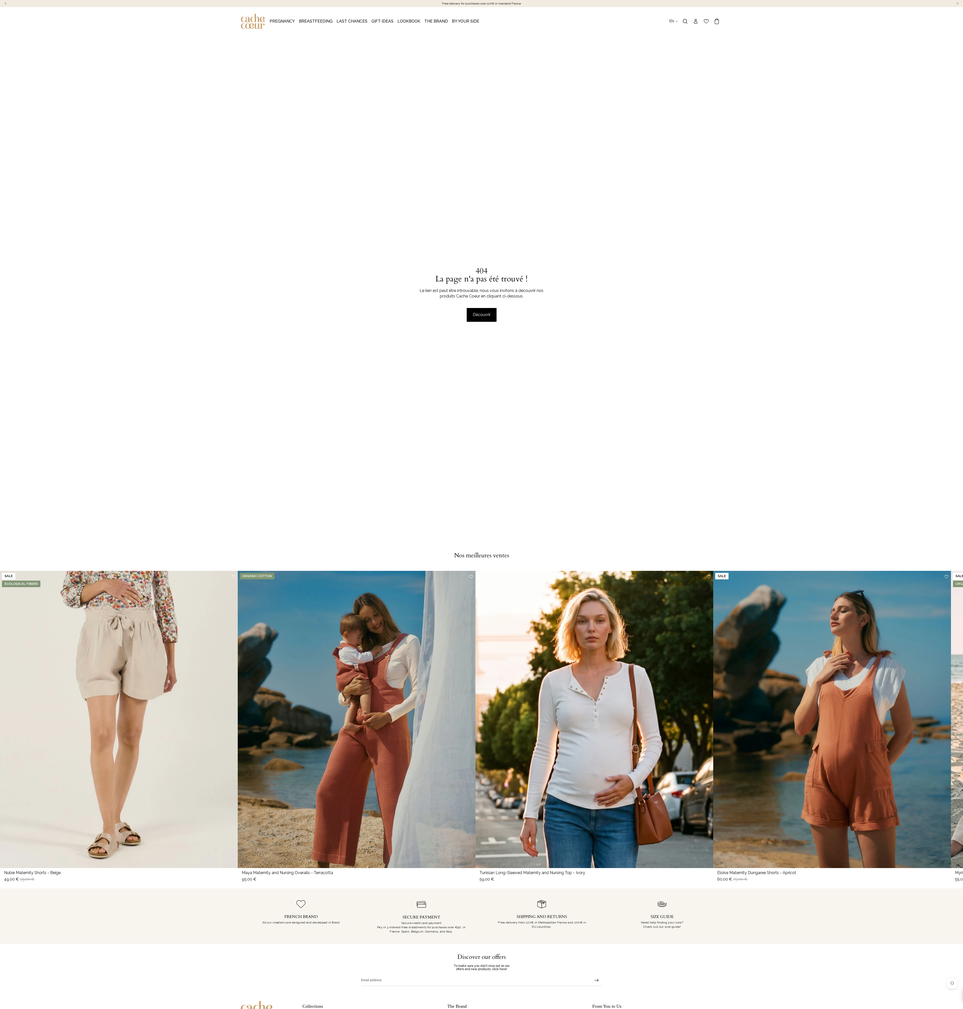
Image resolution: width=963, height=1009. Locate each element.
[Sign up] (596, 980)
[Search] (685, 21)
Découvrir (482, 314)
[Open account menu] (695, 21)
